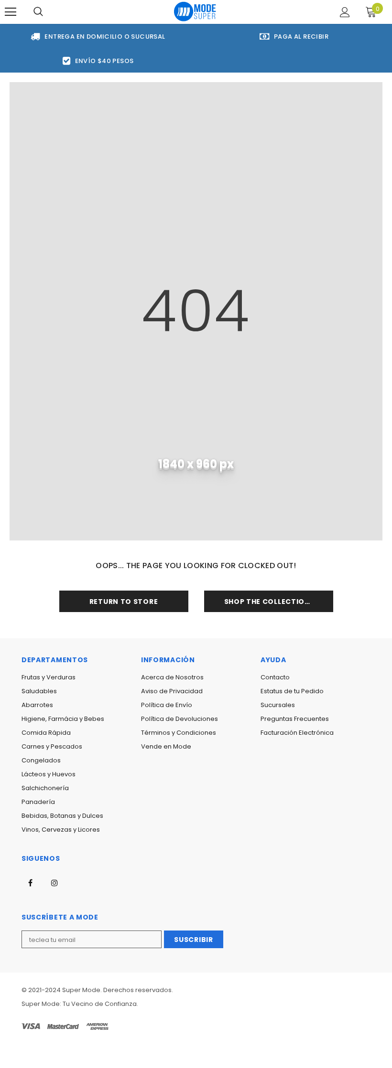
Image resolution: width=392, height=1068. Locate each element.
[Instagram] (54, 882)
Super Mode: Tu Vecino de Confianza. (80, 1003)
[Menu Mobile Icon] (10, 12)
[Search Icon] (38, 12)
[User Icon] (345, 12)
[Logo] (195, 11)
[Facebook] (30, 882)
